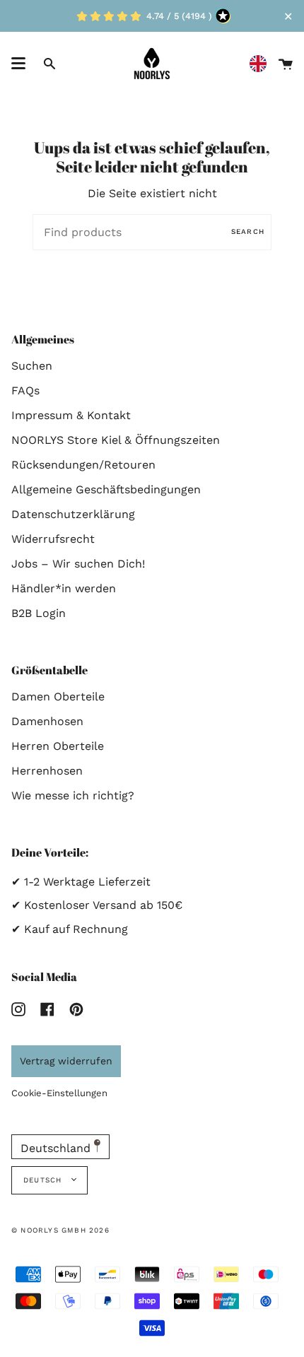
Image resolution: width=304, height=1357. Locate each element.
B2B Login (38, 613)
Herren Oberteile (57, 746)
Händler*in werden (63, 588)
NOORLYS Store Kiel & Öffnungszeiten (115, 440)
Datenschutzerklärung (73, 514)
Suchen (31, 365)
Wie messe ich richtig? (72, 795)
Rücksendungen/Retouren (83, 464)
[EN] (262, 64)
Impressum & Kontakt (71, 415)
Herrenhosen (47, 770)
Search (247, 231)
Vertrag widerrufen (66, 1061)
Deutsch (44, 1180)
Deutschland (57, 1148)
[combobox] (262, 64)
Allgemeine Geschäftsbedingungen (106, 489)
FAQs (25, 390)
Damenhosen (47, 721)
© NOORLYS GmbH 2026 (60, 1230)
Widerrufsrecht (53, 539)
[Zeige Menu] (18, 63)
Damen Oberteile (58, 696)
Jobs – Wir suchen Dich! (78, 563)
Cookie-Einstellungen (59, 1093)
